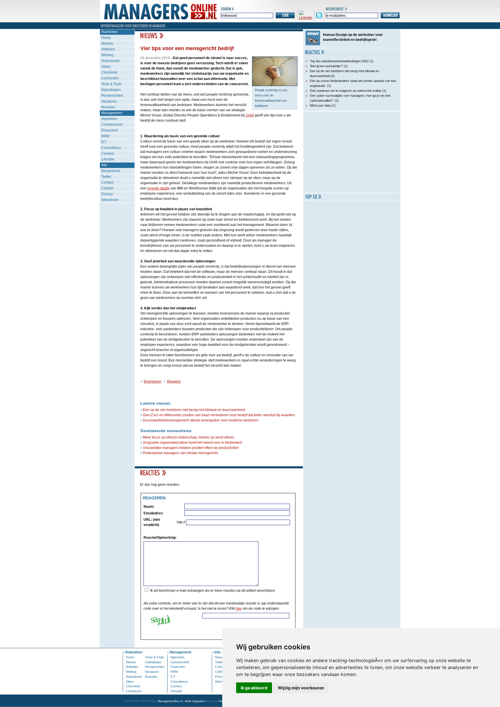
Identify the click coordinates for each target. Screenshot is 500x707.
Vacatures (109, 101)
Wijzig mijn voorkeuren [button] (301, 687)
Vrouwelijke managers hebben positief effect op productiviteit (190, 448)
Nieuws (107, 43)
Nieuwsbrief (110, 171)
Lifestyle (107, 159)
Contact (107, 182)
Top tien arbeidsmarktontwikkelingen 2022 (339, 61)
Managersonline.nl (170, 701)
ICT (104, 142)
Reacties (108, 107)
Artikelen (108, 49)
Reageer (174, 381)
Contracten (110, 78)
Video (106, 67)
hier (239, 608)
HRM (105, 136)
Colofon (107, 188)
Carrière (107, 153)
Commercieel (111, 125)
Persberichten (112, 96)
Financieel (109, 130)
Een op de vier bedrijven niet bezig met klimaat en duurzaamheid (194, 410)
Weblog (107, 55)
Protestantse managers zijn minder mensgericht (180, 453)
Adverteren (110, 200)
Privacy (107, 194)
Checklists (109, 72)
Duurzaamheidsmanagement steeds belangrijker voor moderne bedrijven (200, 420)
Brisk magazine (195, 701)
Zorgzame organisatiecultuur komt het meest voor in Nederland (192, 443)
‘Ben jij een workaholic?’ (326, 66)
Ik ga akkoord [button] (254, 687)
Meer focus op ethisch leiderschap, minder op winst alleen (188, 437)
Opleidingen (111, 90)
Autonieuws (110, 61)
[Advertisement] (351, 152)
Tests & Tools (111, 84)
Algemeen (109, 119)
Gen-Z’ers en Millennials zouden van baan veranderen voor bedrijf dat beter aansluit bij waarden (219, 415)
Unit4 (250, 115)
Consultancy (111, 148)
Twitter (106, 177)
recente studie (158, 188)
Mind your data (320, 105)
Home (106, 38)
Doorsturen (152, 381)
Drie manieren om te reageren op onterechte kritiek (345, 90)
